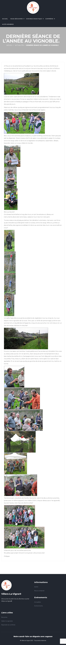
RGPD (36, 587)
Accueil (5, 19)
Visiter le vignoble (7, 621)
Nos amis (4, 617)
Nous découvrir (16, 19)
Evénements (38, 606)
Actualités (19, 45)
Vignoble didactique (34, 19)
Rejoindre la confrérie (8, 625)
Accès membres (8, 24)
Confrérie (49, 19)
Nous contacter (39, 590)
